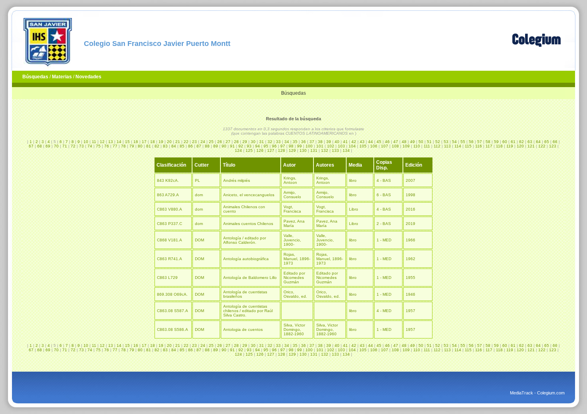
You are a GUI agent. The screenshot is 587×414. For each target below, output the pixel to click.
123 (552, 146)
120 (520, 146)
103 (341, 146)
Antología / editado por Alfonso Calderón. (244, 240)
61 (513, 141)
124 (238, 150)
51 (429, 141)
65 (546, 141)
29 (244, 141)
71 (64, 146)
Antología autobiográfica (246, 259)
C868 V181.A (169, 240)
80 (140, 146)
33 (278, 141)
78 (123, 146)
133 (335, 150)
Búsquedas (35, 77)
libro (353, 180)
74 (89, 146)
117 (489, 146)
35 (295, 141)
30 (253, 141)
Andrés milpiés (236, 180)
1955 (410, 277)
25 (211, 141)
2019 (410, 223)
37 (311, 141)
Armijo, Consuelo (292, 194)
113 (447, 146)
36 (303, 141)
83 (165, 146)
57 (479, 141)
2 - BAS (384, 223)
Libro (353, 209)
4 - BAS (384, 180)
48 (404, 141)
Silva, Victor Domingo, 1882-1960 (294, 329)
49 (412, 141)
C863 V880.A (169, 209)
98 (291, 146)
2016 (410, 209)
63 (530, 141)
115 (468, 146)
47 (395, 141)
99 (299, 146)
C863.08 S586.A (172, 329)
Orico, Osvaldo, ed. (295, 294)
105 (363, 146)
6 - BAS (384, 195)
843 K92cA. (168, 180)
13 (110, 141)
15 (127, 141)
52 (437, 141)
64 (538, 141)
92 (240, 146)
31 (261, 141)
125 (249, 150)
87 (198, 146)
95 (266, 146)
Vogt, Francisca (292, 209)
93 (249, 146)
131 (313, 150)
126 (260, 150)
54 (454, 141)
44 (370, 141)
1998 (410, 195)
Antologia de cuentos (243, 329)
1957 (410, 311)
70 (56, 146)
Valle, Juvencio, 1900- (292, 240)
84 (173, 146)
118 (499, 146)
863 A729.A (168, 195)
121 (531, 146)
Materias (62, 77)
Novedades (88, 77)
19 (161, 141)
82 (157, 146)
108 (395, 146)
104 (352, 146)
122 (541, 146)
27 (228, 141)
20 (169, 141)
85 (182, 146)
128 (281, 150)
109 (406, 146)
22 (186, 141)
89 (215, 146)
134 (346, 150)
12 (102, 141)
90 (224, 146)
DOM (199, 240)
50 (420, 141)
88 (207, 146)
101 (319, 146)
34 (286, 141)
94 (257, 146)
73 (81, 146)
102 (330, 146)
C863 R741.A (169, 259)
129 (292, 150)
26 (219, 141)
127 (270, 150)
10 (85, 141)
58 (488, 141)
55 (462, 141)
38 (320, 141)
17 (144, 141)
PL (197, 180)
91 (232, 146)
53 (446, 141)
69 (48, 146)
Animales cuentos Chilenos (248, 223)
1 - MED (384, 240)
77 (115, 146)
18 (152, 141)
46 (387, 141)
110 (416, 146)
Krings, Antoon (290, 180)
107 (384, 146)
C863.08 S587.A (172, 311)
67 (31, 146)
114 (457, 146)
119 (509, 146)
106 (373, 146)
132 (324, 150)
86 (190, 146)
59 (496, 141)
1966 (410, 240)
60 (504, 141)
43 (362, 141)
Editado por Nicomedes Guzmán (294, 277)
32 (270, 141)
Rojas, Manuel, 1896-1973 (297, 258)
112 (437, 146)
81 (148, 146)
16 (135, 141)
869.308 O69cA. (172, 294)
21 (177, 141)
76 (106, 146)
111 (427, 146)
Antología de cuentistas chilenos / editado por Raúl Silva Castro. (248, 310)
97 (282, 146)
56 (471, 141)
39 (328, 141)
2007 (410, 180)
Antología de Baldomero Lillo (250, 277)
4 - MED (384, 311)
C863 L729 (167, 277)
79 (131, 146)
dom (199, 195)
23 (194, 141)
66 (555, 141)
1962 (410, 259)
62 (521, 141)
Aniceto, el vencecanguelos (248, 195)
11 (94, 141)
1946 (410, 294)
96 (274, 146)
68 (39, 146)
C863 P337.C (169, 223)
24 (202, 141)
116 (478, 146)
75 (98, 146)
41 (345, 141)
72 (73, 146)
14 (119, 141)
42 (353, 141)
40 (337, 141)
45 (379, 141)
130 (303, 150)
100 (309, 146)
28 (236, 141)
